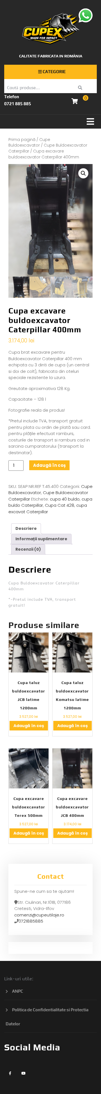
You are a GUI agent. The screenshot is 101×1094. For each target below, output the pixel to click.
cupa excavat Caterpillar (47, 508)
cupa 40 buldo (65, 499)
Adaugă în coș (49, 465)
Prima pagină (21, 139)
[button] (50, 122)
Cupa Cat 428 (59, 505)
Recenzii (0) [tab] (28, 549)
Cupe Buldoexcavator (29, 142)
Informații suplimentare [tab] (41, 539)
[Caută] (80, 88)
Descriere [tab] (26, 528)
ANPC (17, 991)
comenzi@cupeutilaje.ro (39, 915)
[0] (75, 102)
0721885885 (31, 921)
